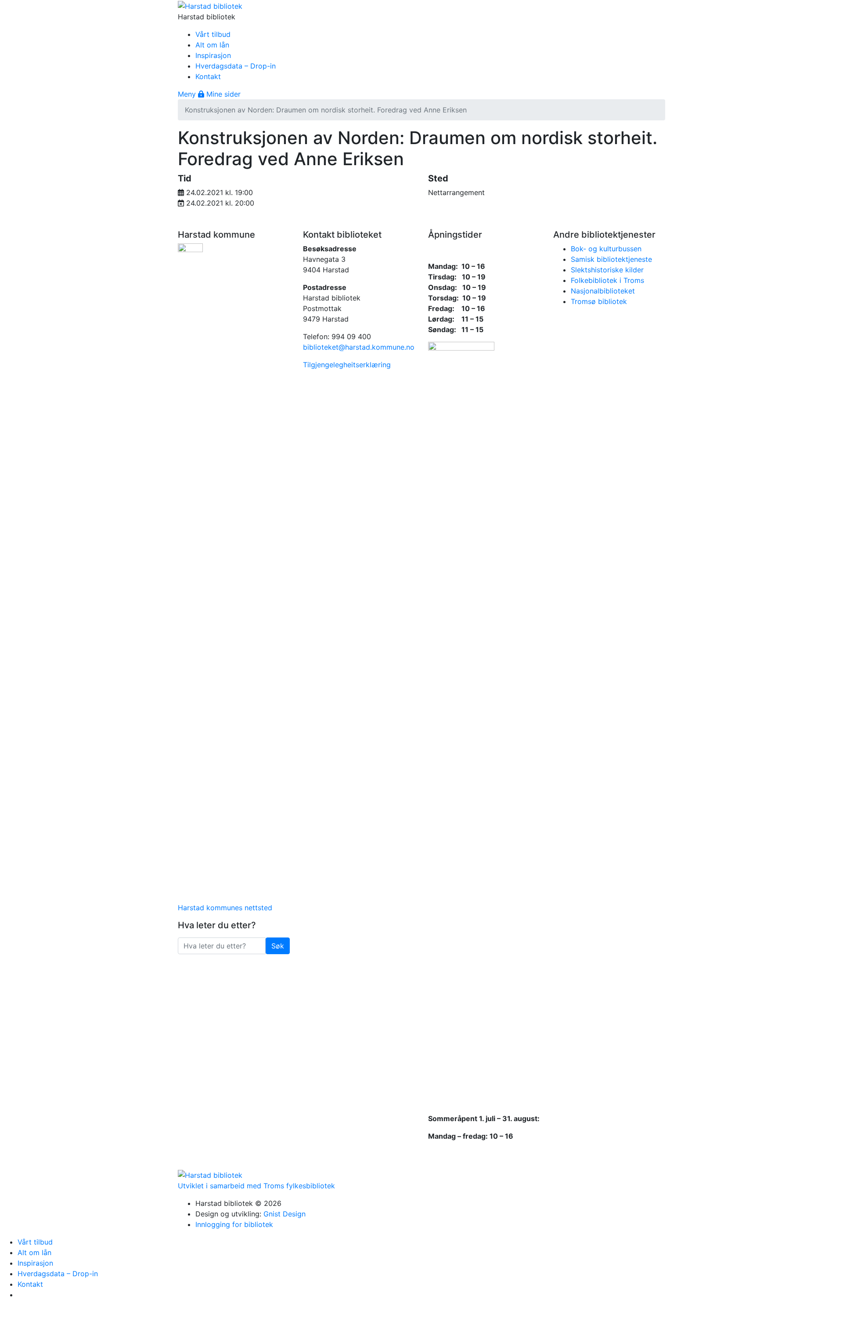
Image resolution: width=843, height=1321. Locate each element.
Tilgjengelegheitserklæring (347, 364)
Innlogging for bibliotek (234, 1224)
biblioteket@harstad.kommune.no (358, 347)
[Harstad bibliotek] (210, 5)
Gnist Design (284, 1213)
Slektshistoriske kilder (607, 269)
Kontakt (208, 76)
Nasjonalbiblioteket (603, 290)
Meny (188, 94)
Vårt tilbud (213, 34)
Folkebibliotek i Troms (607, 280)
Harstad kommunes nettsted (225, 907)
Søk (280, 945)
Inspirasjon (213, 55)
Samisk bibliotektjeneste (611, 259)
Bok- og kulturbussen (606, 248)
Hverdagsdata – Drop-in (235, 66)
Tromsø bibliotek (599, 301)
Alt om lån (212, 44)
